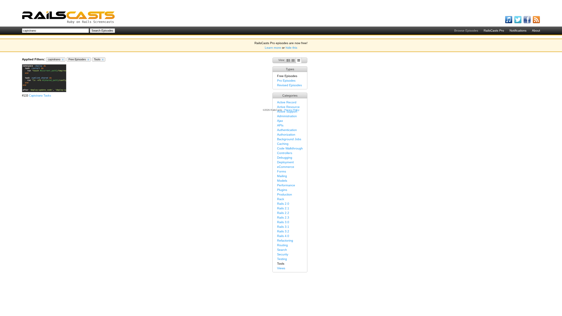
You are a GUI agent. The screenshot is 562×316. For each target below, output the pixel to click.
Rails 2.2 (283, 213)
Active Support (287, 111)
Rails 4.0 (283, 236)
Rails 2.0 (283, 203)
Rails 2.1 (283, 208)
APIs (280, 125)
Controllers (284, 153)
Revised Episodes (289, 85)
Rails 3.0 (283, 222)
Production (284, 194)
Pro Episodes (286, 80)
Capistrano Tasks (40, 95)
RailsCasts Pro (494, 30)
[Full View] (288, 60)
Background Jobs (289, 139)
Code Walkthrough (290, 148)
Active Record (286, 102)
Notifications (518, 30)
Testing (282, 259)
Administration (287, 116)
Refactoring (285, 240)
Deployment (285, 162)
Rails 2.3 (283, 217)
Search (282, 249)
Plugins (282, 190)
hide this (291, 47)
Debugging (284, 157)
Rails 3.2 (283, 231)
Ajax (280, 120)
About (536, 30)
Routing (282, 245)
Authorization (286, 134)
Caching (282, 143)
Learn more (273, 47)
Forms (281, 171)
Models (282, 180)
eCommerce (285, 167)
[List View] (293, 60)
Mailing (282, 176)
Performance (286, 185)
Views (281, 268)
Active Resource (288, 107)
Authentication (287, 130)
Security (282, 254)
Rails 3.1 (283, 226)
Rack (280, 199)
